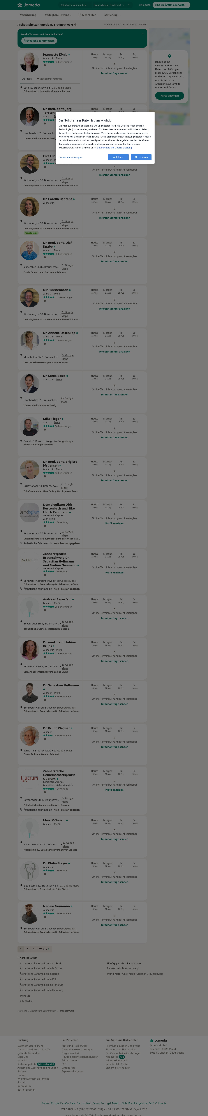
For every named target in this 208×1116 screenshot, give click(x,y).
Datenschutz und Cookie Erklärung (114, 147)
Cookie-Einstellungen (70, 157)
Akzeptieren (141, 157)
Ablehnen (118, 157)
